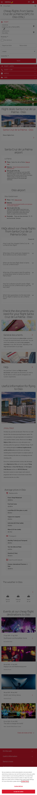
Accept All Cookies (18, 791)
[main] (18, 781)
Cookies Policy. (25, 781)
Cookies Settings (18, 786)
